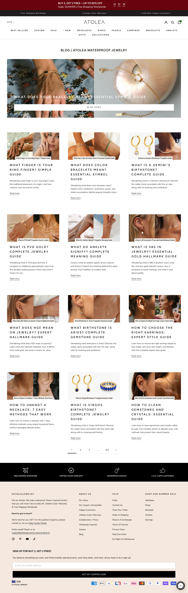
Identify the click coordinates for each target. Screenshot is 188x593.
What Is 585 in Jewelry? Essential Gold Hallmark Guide (154, 251)
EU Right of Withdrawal (123, 539)
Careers (82, 529)
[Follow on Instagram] (13, 538)
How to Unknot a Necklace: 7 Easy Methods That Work (31, 409)
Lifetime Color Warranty (90, 515)
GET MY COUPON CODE (94, 574)
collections (100, 35)
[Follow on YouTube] (27, 538)
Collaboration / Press (88, 519)
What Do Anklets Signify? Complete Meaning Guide (90, 251)
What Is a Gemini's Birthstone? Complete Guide (151, 169)
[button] (180, 585)
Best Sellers (19, 30)
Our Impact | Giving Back (90, 505)
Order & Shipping (120, 515)
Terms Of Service (120, 524)
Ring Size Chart (119, 534)
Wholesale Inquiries (88, 524)
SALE (54, 30)
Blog (81, 534)
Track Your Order (120, 510)
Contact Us (117, 505)
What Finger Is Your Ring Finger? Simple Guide (31, 169)
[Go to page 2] (116, 450)
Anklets (171, 30)
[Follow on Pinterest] (20, 538)
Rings (147, 505)
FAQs (115, 500)
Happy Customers (87, 510)
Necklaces (84, 30)
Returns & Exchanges (122, 519)
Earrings (133, 30)
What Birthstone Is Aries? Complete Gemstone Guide (91, 332)
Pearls (116, 30)
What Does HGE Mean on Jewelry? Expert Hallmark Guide (32, 332)
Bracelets (153, 30)
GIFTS (82, 35)
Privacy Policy (118, 529)
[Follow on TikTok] (34, 538)
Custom (39, 30)
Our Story (83, 500)
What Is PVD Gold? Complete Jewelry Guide (29, 251)
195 (107, 450)
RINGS (102, 30)
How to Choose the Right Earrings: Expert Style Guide (152, 332)
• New (67, 30)
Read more (94, 107)
